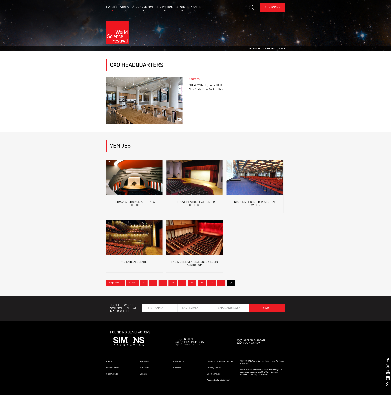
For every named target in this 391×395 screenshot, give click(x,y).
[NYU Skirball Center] (134, 238)
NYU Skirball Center (134, 262)
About (109, 362)
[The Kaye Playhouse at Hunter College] (194, 178)
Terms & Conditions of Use (220, 362)
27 (221, 283)
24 (192, 283)
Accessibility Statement (218, 380)
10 (163, 283)
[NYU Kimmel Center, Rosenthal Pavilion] (255, 178)
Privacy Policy (214, 368)
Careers (177, 368)
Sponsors (144, 362)
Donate (143, 374)
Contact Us (178, 362)
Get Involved (112, 374)
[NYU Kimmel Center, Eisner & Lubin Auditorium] (194, 238)
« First (132, 283)
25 (202, 283)
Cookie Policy (213, 374)
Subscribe (272, 7)
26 (211, 283)
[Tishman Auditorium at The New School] (134, 178)
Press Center (112, 368)
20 (173, 283)
